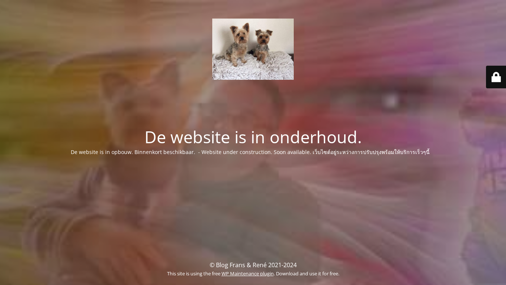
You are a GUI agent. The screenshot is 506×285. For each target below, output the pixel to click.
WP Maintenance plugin (248, 273)
